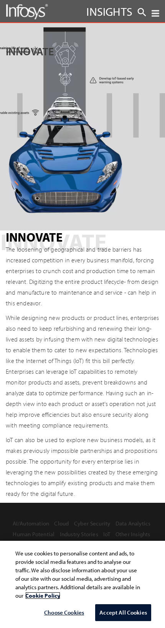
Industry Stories (79, 534)
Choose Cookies (64, 612)
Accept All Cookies (123, 612)
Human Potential (33, 534)
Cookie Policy (42, 595)
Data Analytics (133, 523)
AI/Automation (31, 523)
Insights (109, 11)
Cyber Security (92, 523)
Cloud (61, 523)
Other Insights (133, 534)
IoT (107, 534)
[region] (82, 584)
